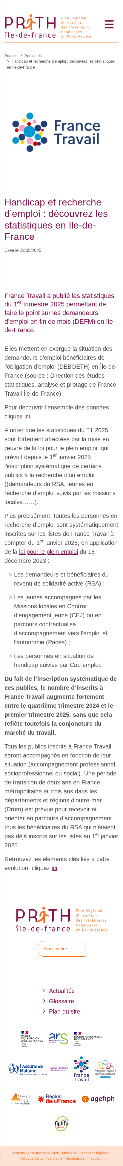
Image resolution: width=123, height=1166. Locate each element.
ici (27, 416)
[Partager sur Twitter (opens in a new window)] (19, 263)
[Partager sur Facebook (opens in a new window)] (7, 263)
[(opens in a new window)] (54, 971)
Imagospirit (95, 1158)
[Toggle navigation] (109, 24)
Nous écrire (55, 948)
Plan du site (64, 1011)
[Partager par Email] (43, 263)
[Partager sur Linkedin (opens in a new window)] (31, 263)
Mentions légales (94, 1153)
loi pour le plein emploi (48, 551)
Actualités (33, 55)
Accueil (10, 55)
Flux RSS (69, 1153)
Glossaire (61, 1001)
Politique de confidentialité (40, 1158)
